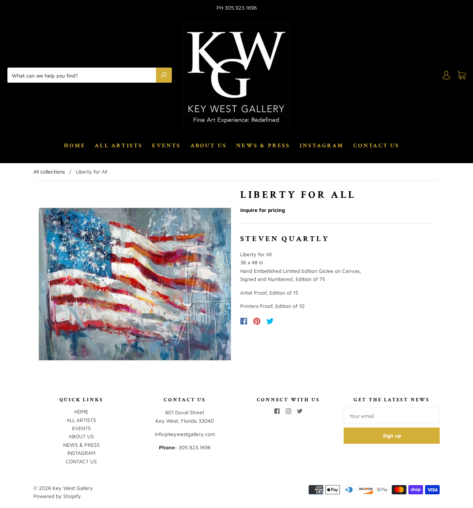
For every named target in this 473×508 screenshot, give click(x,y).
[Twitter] (270, 321)
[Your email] (392, 416)
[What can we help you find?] (83, 75)
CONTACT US (376, 146)
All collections (49, 171)
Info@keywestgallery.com (185, 434)
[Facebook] (243, 321)
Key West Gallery (72, 488)
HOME (74, 146)
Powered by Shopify (57, 496)
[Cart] (461, 75)
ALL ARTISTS (119, 146)
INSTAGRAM (322, 146)
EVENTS (166, 146)
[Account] (446, 75)
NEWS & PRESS (263, 146)
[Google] (285, 321)
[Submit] (164, 75)
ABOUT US (208, 146)
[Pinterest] (256, 321)
